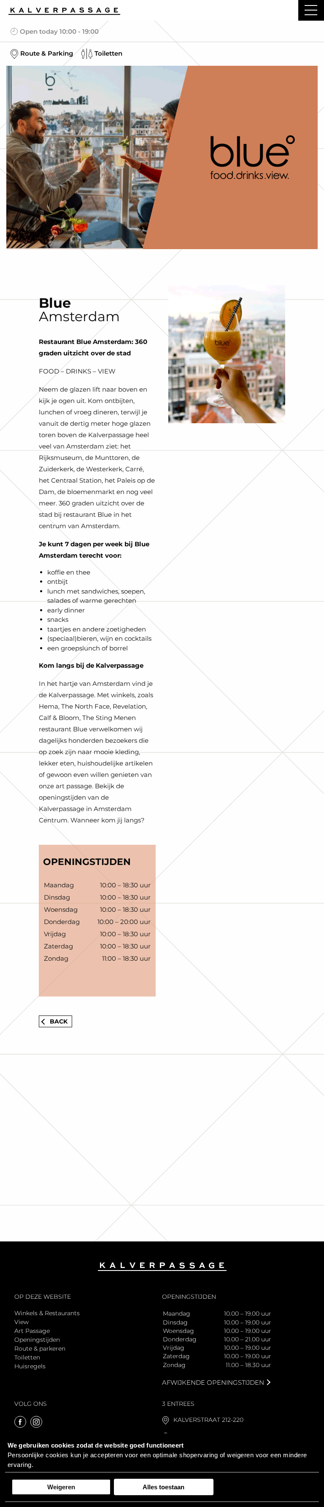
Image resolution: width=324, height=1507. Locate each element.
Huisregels (30, 1366)
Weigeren (61, 1487)
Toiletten (27, 1357)
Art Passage (32, 1331)
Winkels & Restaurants (47, 1313)
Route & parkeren (39, 1348)
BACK (59, 1021)
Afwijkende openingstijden (213, 1382)
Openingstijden (37, 1339)
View (21, 1322)
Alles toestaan (163, 1487)
